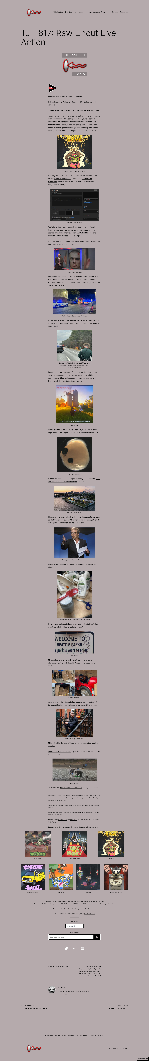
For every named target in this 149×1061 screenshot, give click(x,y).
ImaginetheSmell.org (56, 184)
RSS (80, 102)
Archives (74, 921)
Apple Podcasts (63, 102)
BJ (88, 969)
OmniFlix (102, 904)
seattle (95, 976)
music (84, 973)
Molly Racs (51, 822)
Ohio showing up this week (59, 241)
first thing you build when (67, 430)
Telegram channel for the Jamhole (67, 795)
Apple (79, 909)
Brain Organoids (95, 969)
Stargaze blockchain (62, 179)
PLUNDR (75, 904)
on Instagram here (62, 805)
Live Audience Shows (97, 12)
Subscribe (124, 12)
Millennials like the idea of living (61, 743)
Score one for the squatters (59, 751)
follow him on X (92, 827)
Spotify (74, 102)
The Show (69, 12)
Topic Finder (74, 932)
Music (81, 12)
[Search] (97, 937)
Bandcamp (95, 904)
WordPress (124, 1048)
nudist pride (96, 973)
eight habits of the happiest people (76, 564)
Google (87, 909)
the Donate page (89, 914)
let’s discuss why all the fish (71, 788)
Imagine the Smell (56, 904)
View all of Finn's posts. (66, 995)
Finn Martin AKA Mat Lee (81, 901)
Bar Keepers (86, 805)
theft (99, 976)
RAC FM (95, 901)
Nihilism (89, 973)
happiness (82, 971)
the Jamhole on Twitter (60, 812)
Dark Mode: (141, 1059)
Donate (115, 12)
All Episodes (58, 12)
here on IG (73, 820)
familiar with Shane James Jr (63, 279)
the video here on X (90, 433)
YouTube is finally (55, 227)
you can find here (71, 827)
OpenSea (112, 904)
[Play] (52, 88)
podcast (98, 966)
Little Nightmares (44, 904)
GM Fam (66, 904)
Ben (86, 969)
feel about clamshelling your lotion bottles (76, 624)
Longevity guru (91, 971)
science (89, 976)
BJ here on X (62, 820)
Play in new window (64, 96)
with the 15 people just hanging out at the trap (75, 702)
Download (78, 96)
